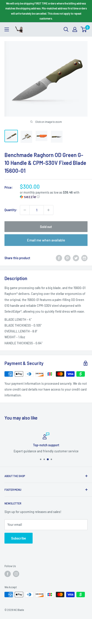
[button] (54, 194)
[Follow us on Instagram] (16, 574)
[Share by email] (84, 258)
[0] (84, 29)
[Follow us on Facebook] (7, 574)
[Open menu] (6, 29)
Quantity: (10, 210)
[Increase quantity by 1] (48, 210)
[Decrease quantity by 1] (24, 210)
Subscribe (18, 538)
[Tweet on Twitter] (76, 258)
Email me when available (46, 240)
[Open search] (66, 29)
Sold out (46, 227)
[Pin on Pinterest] (67, 258)
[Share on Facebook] (59, 258)
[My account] (75, 29)
